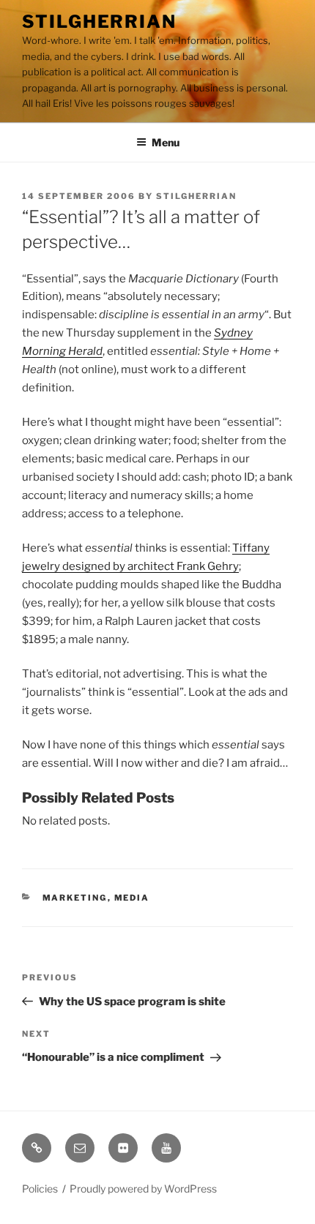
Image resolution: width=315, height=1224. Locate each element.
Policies (40, 1188)
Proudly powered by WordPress (143, 1188)
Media (132, 898)
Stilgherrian (99, 21)
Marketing (75, 898)
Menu (165, 142)
